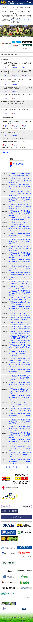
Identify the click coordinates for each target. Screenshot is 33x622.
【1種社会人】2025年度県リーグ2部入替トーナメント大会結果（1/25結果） (19, 354)
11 (20, 467)
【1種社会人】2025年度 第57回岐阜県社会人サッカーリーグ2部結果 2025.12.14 (19, 371)
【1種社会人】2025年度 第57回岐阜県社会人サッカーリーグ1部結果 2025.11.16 (19, 422)
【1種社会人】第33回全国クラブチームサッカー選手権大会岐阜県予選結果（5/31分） (20, 206)
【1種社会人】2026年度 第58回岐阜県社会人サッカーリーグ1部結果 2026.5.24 (19, 255)
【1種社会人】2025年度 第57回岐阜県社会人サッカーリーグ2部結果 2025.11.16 (19, 428)
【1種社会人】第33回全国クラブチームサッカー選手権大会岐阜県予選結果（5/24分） (20, 248)
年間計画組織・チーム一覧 (16, 517)
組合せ (15, 68)
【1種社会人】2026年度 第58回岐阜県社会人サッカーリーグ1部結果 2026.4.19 (19, 309)
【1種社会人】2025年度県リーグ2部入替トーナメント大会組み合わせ (20, 359)
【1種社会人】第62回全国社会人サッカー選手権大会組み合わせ (19, 341)
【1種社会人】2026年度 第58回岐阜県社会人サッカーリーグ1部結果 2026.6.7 (19, 200)
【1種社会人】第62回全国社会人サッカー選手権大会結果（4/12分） (19, 314)
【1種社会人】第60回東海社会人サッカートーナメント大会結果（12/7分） (19, 391)
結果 (24, 68)
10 (18, 467)
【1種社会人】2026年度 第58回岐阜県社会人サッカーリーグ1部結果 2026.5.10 (19, 261)
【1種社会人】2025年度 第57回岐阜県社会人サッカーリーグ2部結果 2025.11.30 (19, 384)
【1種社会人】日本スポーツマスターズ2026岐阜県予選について (19, 298)
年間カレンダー (7, 152)
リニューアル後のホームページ (19, 20)
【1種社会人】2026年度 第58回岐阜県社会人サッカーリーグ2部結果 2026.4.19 (19, 293)
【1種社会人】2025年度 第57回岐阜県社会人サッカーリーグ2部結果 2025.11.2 (19, 448)
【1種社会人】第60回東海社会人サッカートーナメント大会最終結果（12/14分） (19, 378)
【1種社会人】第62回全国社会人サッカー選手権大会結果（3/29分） (19, 323)
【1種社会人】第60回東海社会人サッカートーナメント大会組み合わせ (20, 410)
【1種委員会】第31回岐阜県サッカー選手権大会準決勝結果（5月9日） (20, 274)
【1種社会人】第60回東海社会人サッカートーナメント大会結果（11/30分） (19, 404)
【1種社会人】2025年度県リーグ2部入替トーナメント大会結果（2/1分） (19, 347)
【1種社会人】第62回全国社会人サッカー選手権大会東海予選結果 (19, 175)
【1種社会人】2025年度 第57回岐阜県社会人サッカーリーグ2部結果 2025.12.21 (19, 365)
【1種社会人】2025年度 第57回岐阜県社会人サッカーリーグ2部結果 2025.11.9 (19, 435)
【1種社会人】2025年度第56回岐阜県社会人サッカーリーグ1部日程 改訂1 (20, 455)
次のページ (25, 467)
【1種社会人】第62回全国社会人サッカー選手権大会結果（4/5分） (19, 319)
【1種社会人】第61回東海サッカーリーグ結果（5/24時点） (19, 223)
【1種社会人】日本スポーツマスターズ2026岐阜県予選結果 (19, 287)
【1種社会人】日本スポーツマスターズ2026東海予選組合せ (19, 219)
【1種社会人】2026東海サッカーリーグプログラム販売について (20, 283)
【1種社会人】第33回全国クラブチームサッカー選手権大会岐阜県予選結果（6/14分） (20, 193)
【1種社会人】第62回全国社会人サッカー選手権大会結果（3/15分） (19, 332)
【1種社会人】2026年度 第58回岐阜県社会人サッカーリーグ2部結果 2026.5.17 (19, 229)
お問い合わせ (26, 506)
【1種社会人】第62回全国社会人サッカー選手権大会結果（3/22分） (19, 328)
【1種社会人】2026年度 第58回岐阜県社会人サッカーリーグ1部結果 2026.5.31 (19, 213)
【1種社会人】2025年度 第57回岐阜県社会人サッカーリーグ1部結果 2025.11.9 (19, 442)
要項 (6, 68)
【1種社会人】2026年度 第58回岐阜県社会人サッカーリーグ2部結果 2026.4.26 (19, 242)
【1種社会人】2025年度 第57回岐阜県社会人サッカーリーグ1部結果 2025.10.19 (19, 461)
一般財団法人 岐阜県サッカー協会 (13, 2)
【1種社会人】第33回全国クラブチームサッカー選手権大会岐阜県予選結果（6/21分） (20, 180)
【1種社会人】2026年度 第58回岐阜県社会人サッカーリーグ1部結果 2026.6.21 (19, 187)
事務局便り (5, 506)
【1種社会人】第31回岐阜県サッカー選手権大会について (19, 303)
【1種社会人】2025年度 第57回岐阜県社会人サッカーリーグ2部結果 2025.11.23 (19, 398)
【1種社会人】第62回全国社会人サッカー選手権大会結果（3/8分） (19, 337)
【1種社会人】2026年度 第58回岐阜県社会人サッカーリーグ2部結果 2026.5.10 (19, 235)
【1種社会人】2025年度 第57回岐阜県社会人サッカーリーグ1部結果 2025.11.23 (19, 415)
